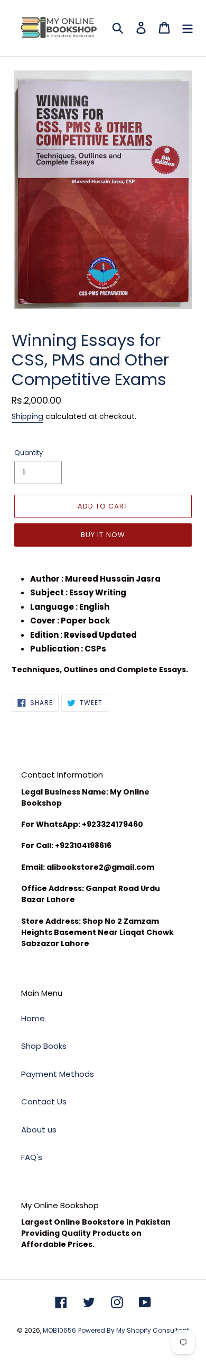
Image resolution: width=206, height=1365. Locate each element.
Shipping (27, 416)
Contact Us (44, 1101)
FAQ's (31, 1157)
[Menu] (187, 27)
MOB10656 (59, 1330)
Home (33, 1018)
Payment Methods (57, 1073)
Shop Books (44, 1045)
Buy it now (103, 535)
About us (39, 1129)
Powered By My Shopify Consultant (133, 1330)
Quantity (28, 453)
